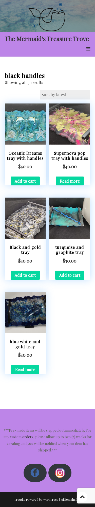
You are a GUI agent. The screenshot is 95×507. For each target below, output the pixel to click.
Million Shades (71, 499)
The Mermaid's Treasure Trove (47, 38)
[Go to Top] (82, 496)
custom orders (21, 436)
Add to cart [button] (25, 181)
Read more (70, 181)
